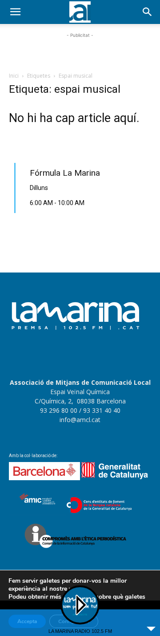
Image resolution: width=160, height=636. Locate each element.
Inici (14, 75)
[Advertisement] (80, 51)
